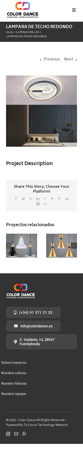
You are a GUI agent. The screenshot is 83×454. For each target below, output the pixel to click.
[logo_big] (22, 3)
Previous (52, 59)
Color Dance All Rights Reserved (41, 420)
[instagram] (8, 434)
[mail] (16, 434)
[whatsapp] (24, 434)
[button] (9, 246)
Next (68, 59)
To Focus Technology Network (46, 425)
